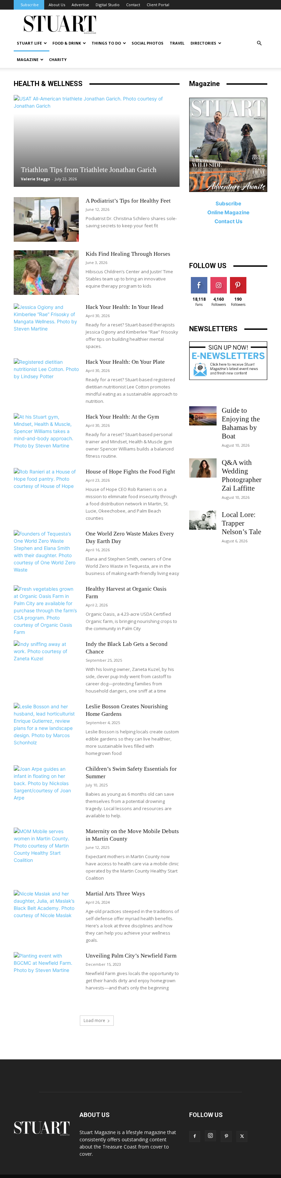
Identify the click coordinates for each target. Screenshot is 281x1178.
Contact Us (228, 221)
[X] (241, 1136)
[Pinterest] (226, 1136)
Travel (177, 43)
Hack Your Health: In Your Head (124, 307)
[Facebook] (194, 1136)
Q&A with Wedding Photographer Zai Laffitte (241, 475)
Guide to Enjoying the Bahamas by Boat (241, 423)
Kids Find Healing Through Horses (128, 254)
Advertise (80, 4)
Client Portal (158, 4)
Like (199, 279)
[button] (259, 43)
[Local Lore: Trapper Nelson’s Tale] (203, 520)
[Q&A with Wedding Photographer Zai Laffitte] (203, 468)
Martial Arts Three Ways (115, 893)
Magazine (27, 59)
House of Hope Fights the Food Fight (130, 471)
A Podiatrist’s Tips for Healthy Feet (128, 200)
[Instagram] (210, 1135)
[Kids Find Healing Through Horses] (46, 272)
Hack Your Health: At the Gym (122, 416)
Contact (133, 4)
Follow (218, 279)
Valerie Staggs (35, 178)
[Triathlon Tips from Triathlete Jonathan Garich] (97, 141)
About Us (57, 4)
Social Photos (147, 43)
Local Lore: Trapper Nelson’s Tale (241, 523)
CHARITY (57, 59)
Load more (94, 1020)
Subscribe (30, 4)
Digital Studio (108, 4)
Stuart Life (29, 43)
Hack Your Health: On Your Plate (125, 362)
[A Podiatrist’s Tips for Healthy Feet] (46, 219)
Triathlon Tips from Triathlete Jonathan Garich (89, 170)
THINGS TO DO (106, 43)
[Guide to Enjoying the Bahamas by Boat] (203, 415)
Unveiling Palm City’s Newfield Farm (131, 955)
